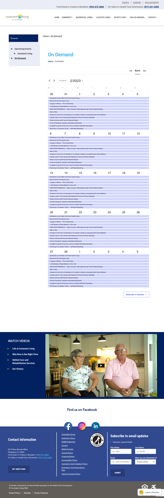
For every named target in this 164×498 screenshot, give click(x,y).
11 (123, 133)
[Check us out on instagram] (82, 426)
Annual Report (67, 453)
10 (109, 133)
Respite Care (120, 17)
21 (65, 212)
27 (51, 251)
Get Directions (18, 469)
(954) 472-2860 (96, 7)
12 (138, 133)
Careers (137, 2)
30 (51, 94)
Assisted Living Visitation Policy (75, 464)
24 (109, 212)
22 (80, 212)
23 (94, 212)
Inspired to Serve (68, 438)
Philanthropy (152, 2)
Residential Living (84, 17)
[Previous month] (49, 80)
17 (109, 173)
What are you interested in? (147, 457)
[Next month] (54, 80)
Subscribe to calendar (135, 294)
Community (67, 17)
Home (57, 17)
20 (51, 212)
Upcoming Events (23, 49)
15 (80, 173)
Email (113, 457)
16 (94, 173)
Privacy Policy (14, 493)
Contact (152, 17)
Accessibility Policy (69, 460)
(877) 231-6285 (151, 7)
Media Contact (67, 449)
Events (125, 2)
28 (65, 251)
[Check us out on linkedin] (95, 426)
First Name (115, 447)
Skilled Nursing (137, 17)
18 (123, 173)
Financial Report (68, 456)
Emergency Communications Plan (73, 469)
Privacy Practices (41, 493)
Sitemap (27, 493)
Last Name (140, 447)
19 (138, 173)
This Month (62, 80)
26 (138, 212)
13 (51, 173)
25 (123, 212)
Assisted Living (103, 17)
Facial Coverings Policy (71, 474)
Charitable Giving (68, 434)
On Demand (20, 58)
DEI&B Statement (68, 442)
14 (65, 173)
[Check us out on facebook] (68, 426)
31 (65, 94)
